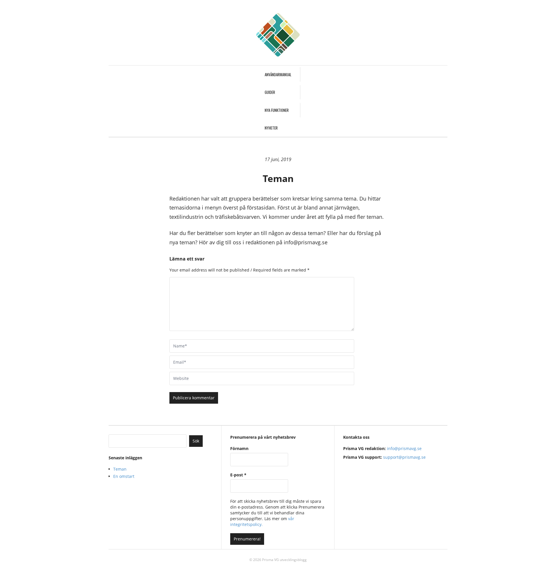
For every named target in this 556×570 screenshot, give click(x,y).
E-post (238, 475)
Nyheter (271, 128)
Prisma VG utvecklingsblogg (284, 559)
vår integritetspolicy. (262, 521)
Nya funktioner (277, 110)
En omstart (123, 476)
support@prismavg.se (404, 457)
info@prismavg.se (404, 448)
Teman (120, 469)
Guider (270, 92)
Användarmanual (278, 74)
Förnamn (239, 448)
